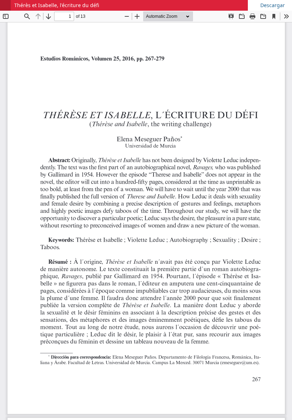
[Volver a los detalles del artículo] (5, 5)
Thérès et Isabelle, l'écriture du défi (56, 5)
